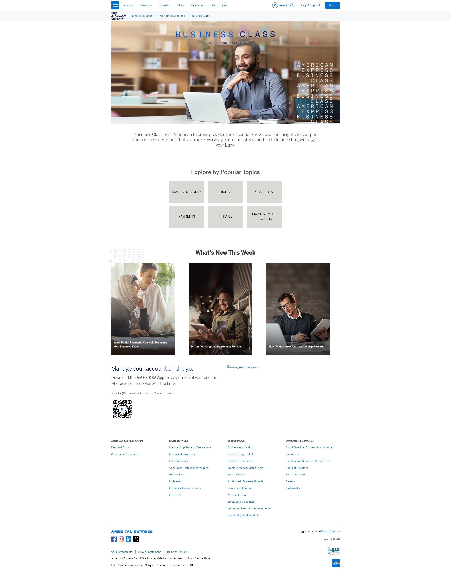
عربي (279, 5)
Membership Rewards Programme (190, 447)
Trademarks (293, 488)
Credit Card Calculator (240, 501)
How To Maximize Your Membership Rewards (296, 346)
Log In (332, 5)
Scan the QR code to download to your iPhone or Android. (142, 393)
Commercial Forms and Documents (249, 508)
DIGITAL (225, 192)
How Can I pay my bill (240, 454)
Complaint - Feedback (182, 454)
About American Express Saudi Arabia (309, 447)
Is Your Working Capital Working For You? (217, 346)
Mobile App (176, 481)
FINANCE (225, 217)
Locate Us (175, 495)
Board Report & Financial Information (308, 461)
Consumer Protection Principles (188, 468)
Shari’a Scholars (296, 474)
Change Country (330, 531)
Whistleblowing (236, 495)
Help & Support (310, 5)
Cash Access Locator (240, 447)
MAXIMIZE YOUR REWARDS (264, 216)
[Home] (115, 5)
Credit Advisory (178, 461)
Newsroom (292, 454)
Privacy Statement (149, 552)
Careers (290, 481)
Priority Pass (177, 474)
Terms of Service (177, 552)
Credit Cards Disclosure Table (245, 468)
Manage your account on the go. (152, 368)
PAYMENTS (186, 217)
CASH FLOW (264, 192)
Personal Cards (120, 447)
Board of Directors (297, 468)
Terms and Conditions (240, 461)
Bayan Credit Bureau (239, 488)
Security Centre (236, 474)
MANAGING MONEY (186, 192)
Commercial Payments (125, 454)
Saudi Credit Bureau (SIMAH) (245, 481)
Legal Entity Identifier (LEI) (243, 515)
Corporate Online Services (185, 488)
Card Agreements (121, 552)
